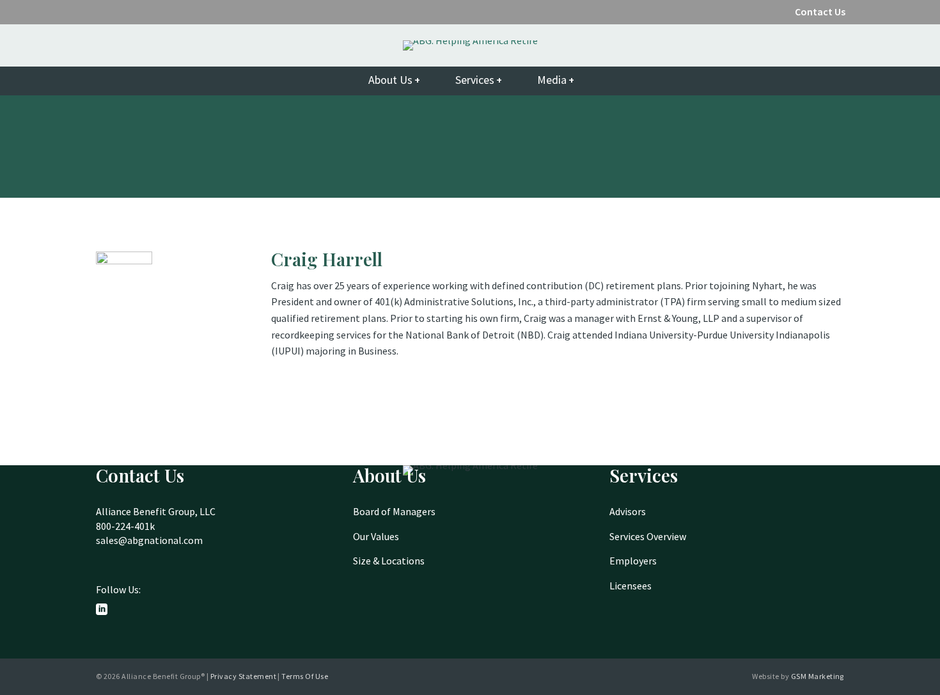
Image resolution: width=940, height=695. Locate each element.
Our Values (376, 536)
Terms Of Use (304, 676)
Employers (633, 560)
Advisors (627, 511)
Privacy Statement (243, 676)
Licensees (630, 585)
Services (474, 79)
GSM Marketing (817, 676)
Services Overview (647, 536)
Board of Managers (394, 511)
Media (552, 79)
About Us (390, 79)
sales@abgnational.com (149, 540)
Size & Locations (389, 560)
